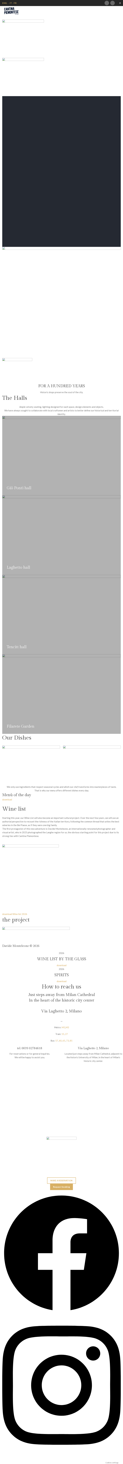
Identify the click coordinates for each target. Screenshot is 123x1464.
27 (66, 1034)
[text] (61, 795)
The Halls (14, 398)
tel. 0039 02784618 (29, 1048)
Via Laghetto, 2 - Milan (61, 1167)
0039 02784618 (61, 1158)
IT (10, 3)
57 (56, 1040)
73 (67, 1040)
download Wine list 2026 (14, 914)
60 (60, 1040)
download (7, 799)
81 (71, 1040)
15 (63, 1034)
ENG (4, 3)
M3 (67, 1027)
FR (15, 3)
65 (64, 1040)
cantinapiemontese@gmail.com (61, 1175)
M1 (63, 1027)
